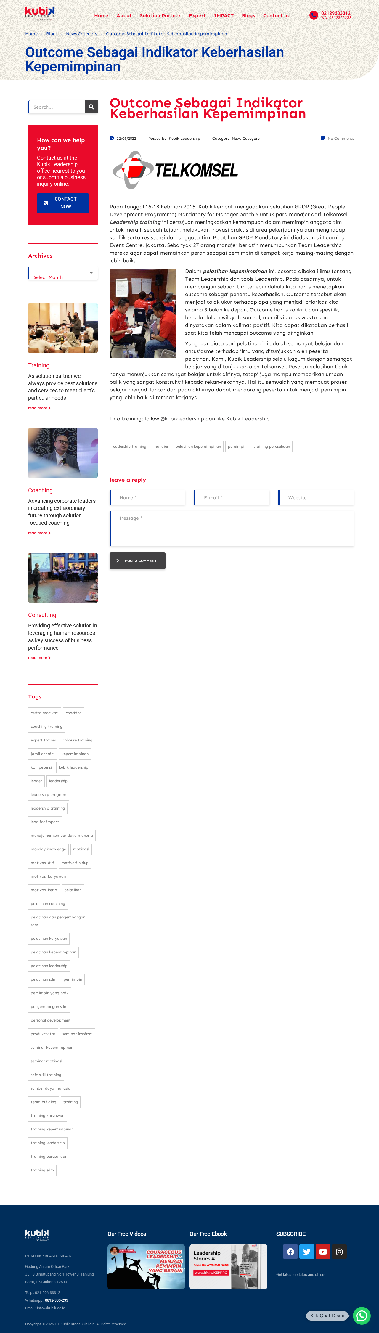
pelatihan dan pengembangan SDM (58, 921)
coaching (74, 713)
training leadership (48, 1143)
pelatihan (72, 890)
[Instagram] (339, 1251)
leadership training (129, 446)
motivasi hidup (75, 862)
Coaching (40, 490)
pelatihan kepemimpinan (198, 446)
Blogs (248, 15)
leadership (58, 781)
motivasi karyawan (48, 876)
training (70, 1102)
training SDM (42, 1170)
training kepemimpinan (52, 1129)
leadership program (48, 794)
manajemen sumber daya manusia (62, 835)
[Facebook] (290, 1251)
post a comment (141, 561)
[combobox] (63, 273)
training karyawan (47, 1115)
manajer (160, 446)
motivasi (81, 849)
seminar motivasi (46, 1061)
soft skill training (46, 1074)
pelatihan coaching (48, 903)
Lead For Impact (45, 822)
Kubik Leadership (248, 418)
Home (101, 15)
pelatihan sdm (44, 979)
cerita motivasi (45, 713)
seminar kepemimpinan (52, 1047)
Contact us (276, 15)
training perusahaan (271, 446)
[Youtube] (323, 1251)
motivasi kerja (44, 890)
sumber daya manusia (50, 1088)
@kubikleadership (182, 418)
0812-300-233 (56, 1300)
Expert (197, 15)
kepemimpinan (75, 753)
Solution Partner (160, 15)
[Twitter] (306, 1251)
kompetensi (41, 767)
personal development (51, 1020)
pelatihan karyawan (49, 938)
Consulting (42, 615)
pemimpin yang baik (49, 993)
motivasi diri (42, 862)
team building (43, 1102)
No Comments (341, 138)
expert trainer (43, 740)
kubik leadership (73, 767)
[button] (362, 1316)
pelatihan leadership (49, 965)
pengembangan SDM (49, 1006)
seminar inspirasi (77, 1034)
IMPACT (224, 15)
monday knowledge (48, 849)
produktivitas (43, 1034)
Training (38, 365)
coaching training (46, 726)
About (124, 15)
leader (36, 781)
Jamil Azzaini (42, 753)
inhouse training (77, 740)
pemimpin (237, 446)
